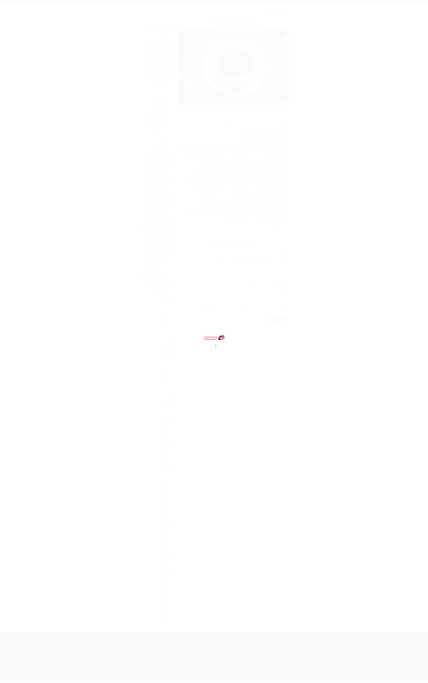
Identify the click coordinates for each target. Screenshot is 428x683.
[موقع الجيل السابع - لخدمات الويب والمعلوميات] (214, 337)
